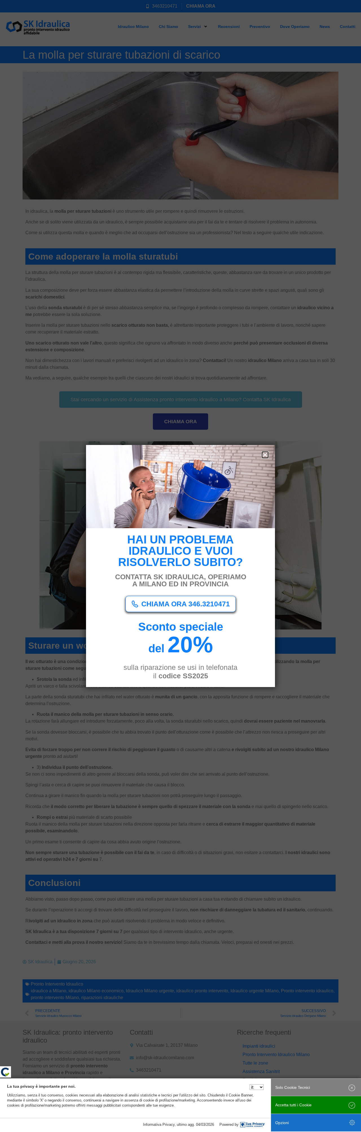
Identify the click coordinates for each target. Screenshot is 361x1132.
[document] (180, 566)
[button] (265, 455)
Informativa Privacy (159, 1124)
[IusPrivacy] (252, 1124)
